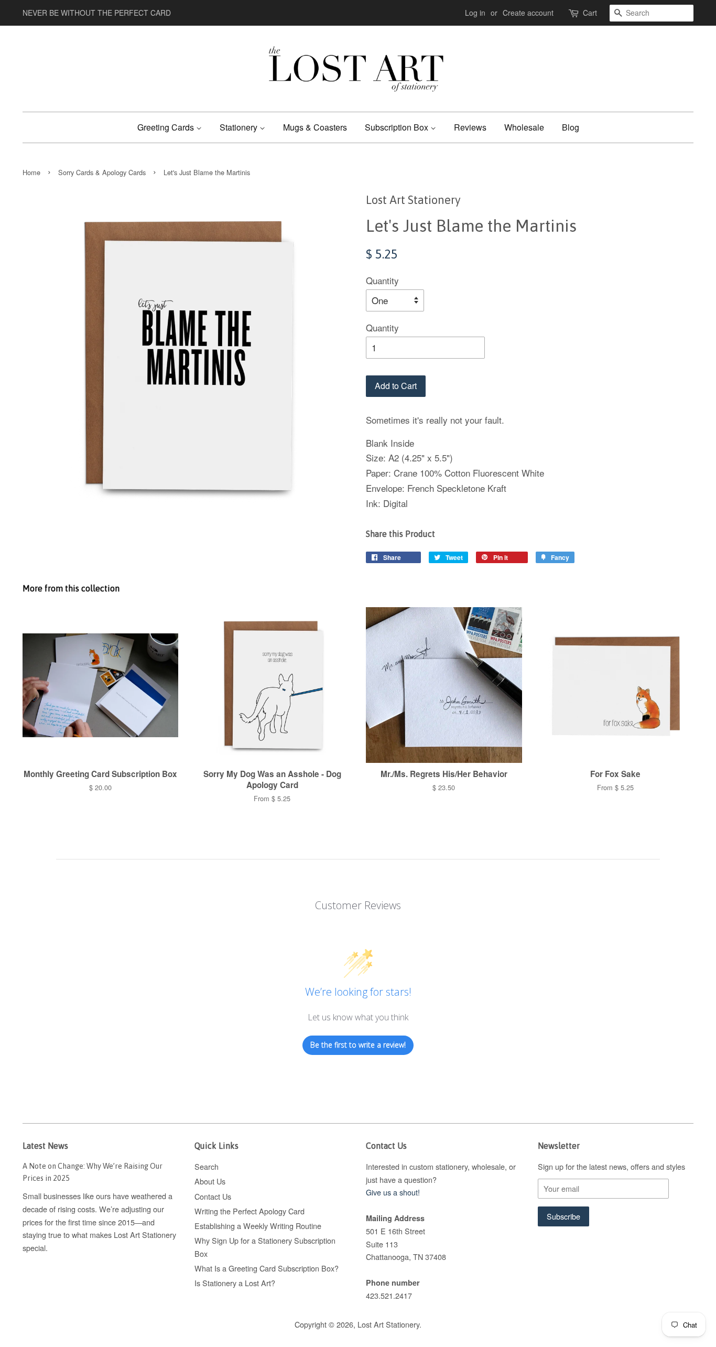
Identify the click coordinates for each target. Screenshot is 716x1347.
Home (31, 172)
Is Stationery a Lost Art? (234, 1282)
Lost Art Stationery (388, 1324)
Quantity (382, 280)
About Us (209, 1181)
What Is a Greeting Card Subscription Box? (266, 1268)
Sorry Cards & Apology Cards (102, 172)
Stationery (239, 127)
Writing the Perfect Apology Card (249, 1210)
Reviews (470, 127)
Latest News (45, 1145)
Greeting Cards (166, 127)
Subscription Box (397, 127)
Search (206, 1166)
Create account (528, 12)
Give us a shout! (393, 1192)
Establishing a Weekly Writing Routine (257, 1225)
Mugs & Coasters (315, 127)
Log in (475, 12)
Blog (570, 127)
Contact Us (212, 1196)
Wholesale (524, 127)
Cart (590, 12)
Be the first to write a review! (358, 1045)
